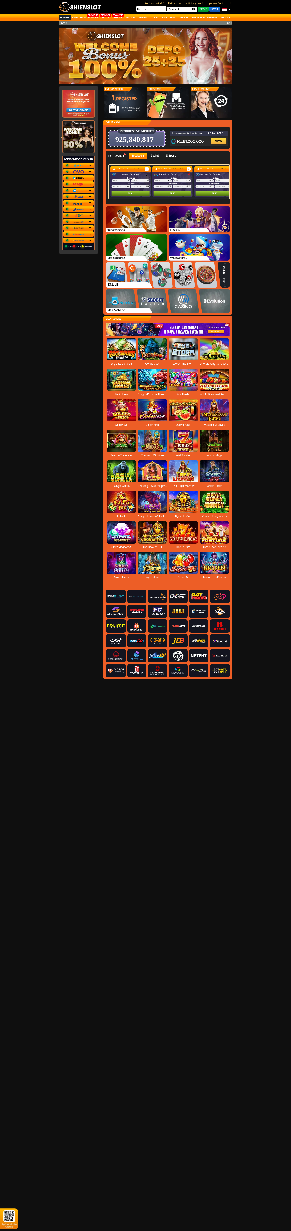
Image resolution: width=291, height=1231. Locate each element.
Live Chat (176, 3)
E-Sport (93, 17)
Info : (63, 23)
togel (155, 17)
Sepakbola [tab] (138, 155)
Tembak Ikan (197, 17)
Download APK (156, 3)
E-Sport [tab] (171, 155)
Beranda (65, 17)
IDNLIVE (118, 17)
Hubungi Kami (195, 3)
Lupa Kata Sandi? (216, 3)
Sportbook (79, 17)
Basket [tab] (155, 155)
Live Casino (169, 17)
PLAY (130, 193)
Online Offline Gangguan (79, 246)
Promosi (226, 17)
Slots (105, 17)
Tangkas (183, 17)
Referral (213, 17)
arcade (130, 17)
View (219, 138)
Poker (143, 17)
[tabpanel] (169, 181)
